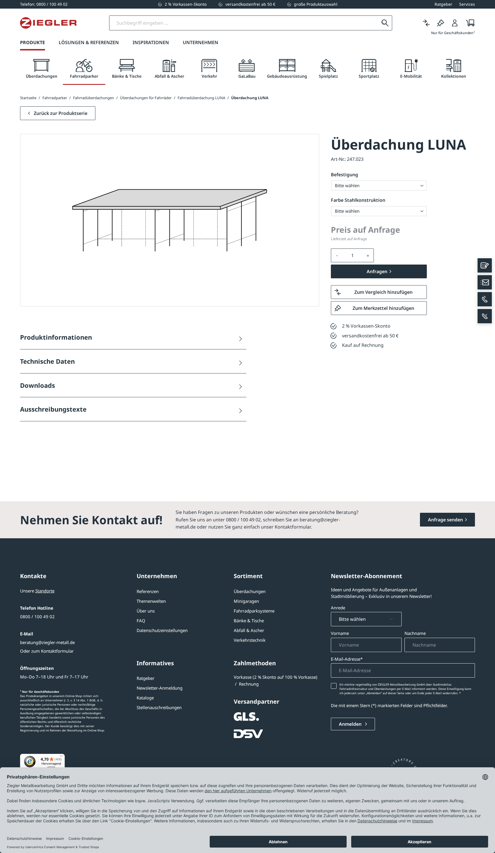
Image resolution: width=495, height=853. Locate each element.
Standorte (44, 591)
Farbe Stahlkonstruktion (358, 200)
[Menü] (61, 757)
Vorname (340, 633)
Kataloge (145, 698)
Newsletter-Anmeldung (159, 688)
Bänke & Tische (249, 620)
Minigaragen (246, 601)
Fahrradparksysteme (254, 611)
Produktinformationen (56, 337)
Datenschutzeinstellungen (162, 630)
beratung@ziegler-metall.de (47, 642)
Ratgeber (145, 678)
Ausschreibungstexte (53, 409)
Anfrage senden (445, 520)
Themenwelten (151, 601)
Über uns (146, 611)
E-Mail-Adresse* (347, 659)
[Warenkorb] (468, 23)
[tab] (41, 69)
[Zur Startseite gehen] (48, 23)
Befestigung (344, 174)
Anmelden (351, 724)
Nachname (415, 633)
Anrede (338, 608)
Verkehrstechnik (250, 640)
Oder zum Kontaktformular (47, 651)
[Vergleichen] (426, 23)
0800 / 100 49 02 (37, 616)
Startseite (28, 97)
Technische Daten (47, 361)
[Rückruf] (484, 316)
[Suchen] (385, 23)
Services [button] (467, 4)
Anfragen (377, 271)
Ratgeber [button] (443, 4)
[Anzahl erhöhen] (368, 255)
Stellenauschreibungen (159, 707)
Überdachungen (250, 591)
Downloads (37, 385)
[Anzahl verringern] (337, 255)
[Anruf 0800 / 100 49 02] (484, 299)
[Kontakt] (484, 265)
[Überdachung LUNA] (169, 220)
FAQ (141, 620)
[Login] (455, 23)
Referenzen (148, 591)
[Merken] (440, 23)
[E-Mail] (484, 282)
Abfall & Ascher (249, 630)
